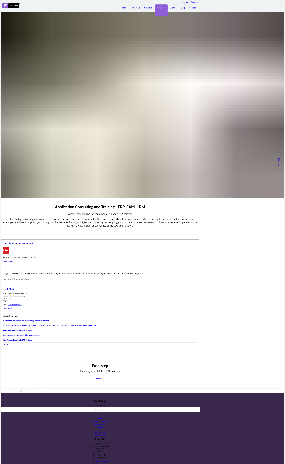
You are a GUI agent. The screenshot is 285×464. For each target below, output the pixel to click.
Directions (8, 309)
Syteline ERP (100, 433)
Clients (172, 8)
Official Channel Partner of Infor (18, 243)
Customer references (100, 421)
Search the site (100, 405)
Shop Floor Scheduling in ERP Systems (17, 330)
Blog (183, 8)
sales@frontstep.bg (15, 304)
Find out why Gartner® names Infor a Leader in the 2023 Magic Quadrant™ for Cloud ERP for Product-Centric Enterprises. (50, 325)
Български (194, 2)
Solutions (148, 8)
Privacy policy (100, 435)
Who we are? (100, 424)
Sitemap (185, 2)
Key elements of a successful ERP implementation (22, 335)
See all (6, 345)
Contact (192, 8)
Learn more (8, 261)
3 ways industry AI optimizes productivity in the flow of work (26, 321)
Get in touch (279, 162)
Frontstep (11, 5)
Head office (8, 289)
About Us (136, 8)
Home (124, 8)
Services (160, 8)
